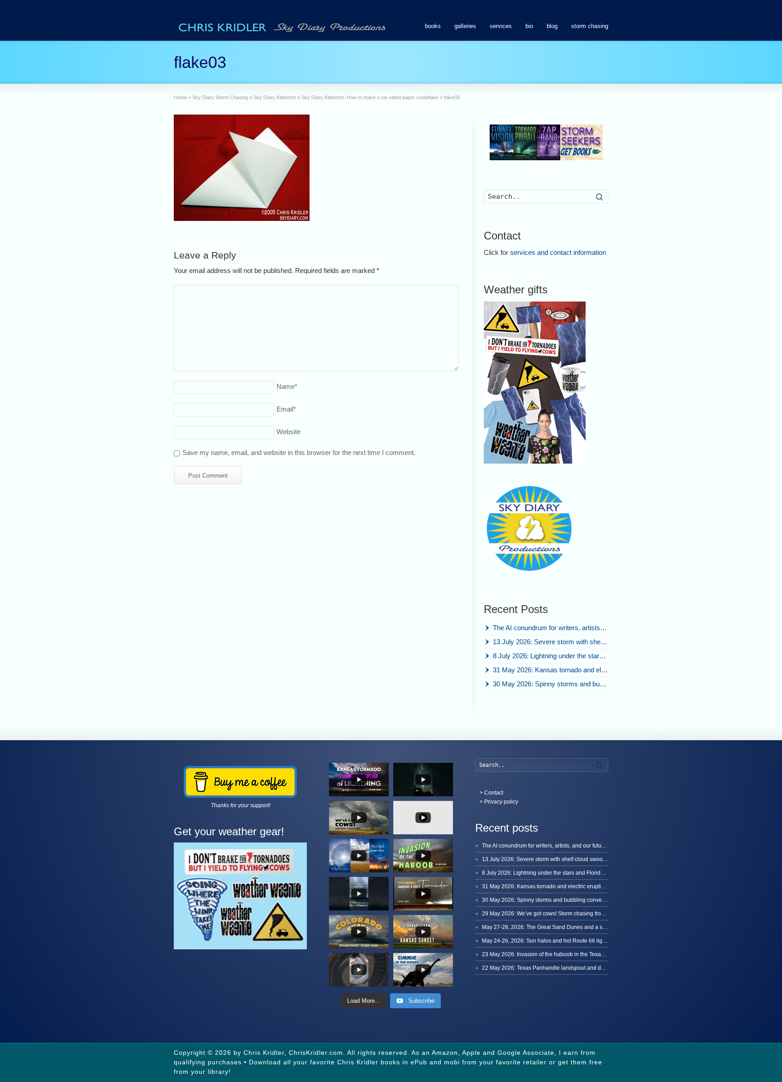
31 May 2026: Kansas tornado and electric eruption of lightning (584, 670)
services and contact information (558, 252)
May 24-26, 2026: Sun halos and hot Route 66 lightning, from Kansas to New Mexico (585, 941)
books (433, 26)
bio (529, 26)
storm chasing (589, 26)
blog (552, 26)
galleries (465, 26)
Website (288, 432)
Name (287, 386)
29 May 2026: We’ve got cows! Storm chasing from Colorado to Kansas (569, 913)
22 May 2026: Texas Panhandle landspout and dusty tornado (556, 968)
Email (286, 409)
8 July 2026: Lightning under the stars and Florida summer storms (590, 656)
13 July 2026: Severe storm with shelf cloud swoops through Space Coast (601, 642)
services (501, 26)
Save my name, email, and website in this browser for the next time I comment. (298, 452)
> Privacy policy (499, 802)
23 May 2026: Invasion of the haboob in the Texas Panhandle (557, 954)
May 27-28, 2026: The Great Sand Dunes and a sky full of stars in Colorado (574, 927)
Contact (493, 793)
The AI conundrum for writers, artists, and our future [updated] (583, 628)
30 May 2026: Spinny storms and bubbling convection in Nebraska (590, 684)
